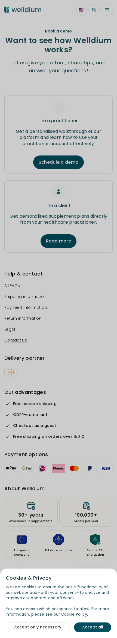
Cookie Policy (74, 614)
